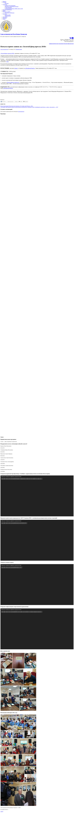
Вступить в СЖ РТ (6, 11)
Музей (4, 10)
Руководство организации (10, 5)
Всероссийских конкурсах (13, 82)
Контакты (5, 17)
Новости (4, 1)
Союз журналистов (4, 49)
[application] (37, 495)
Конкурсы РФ (8, 15)
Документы (5, 16)
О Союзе (4, 2)
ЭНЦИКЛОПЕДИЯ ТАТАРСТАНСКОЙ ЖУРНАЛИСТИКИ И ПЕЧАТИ (61, 43)
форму (16, 68)
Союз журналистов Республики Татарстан (13, 34)
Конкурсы (5, 13)
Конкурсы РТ (7, 14)
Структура (5, 4)
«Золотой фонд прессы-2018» (7, 53)
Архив (4, 19)
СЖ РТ (1, 811)
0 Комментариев (18, 49)
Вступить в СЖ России (9, 12)
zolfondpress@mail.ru (30, 68)
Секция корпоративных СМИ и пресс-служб (14, 8)
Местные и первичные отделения (11, 6)
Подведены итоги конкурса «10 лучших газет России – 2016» (16, 106)
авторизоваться (21, 111)
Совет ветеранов (8, 7)
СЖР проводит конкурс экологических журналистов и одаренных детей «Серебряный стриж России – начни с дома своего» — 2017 (29, 107)
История (6, 3)
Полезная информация (7, 9)
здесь (7, 61)
